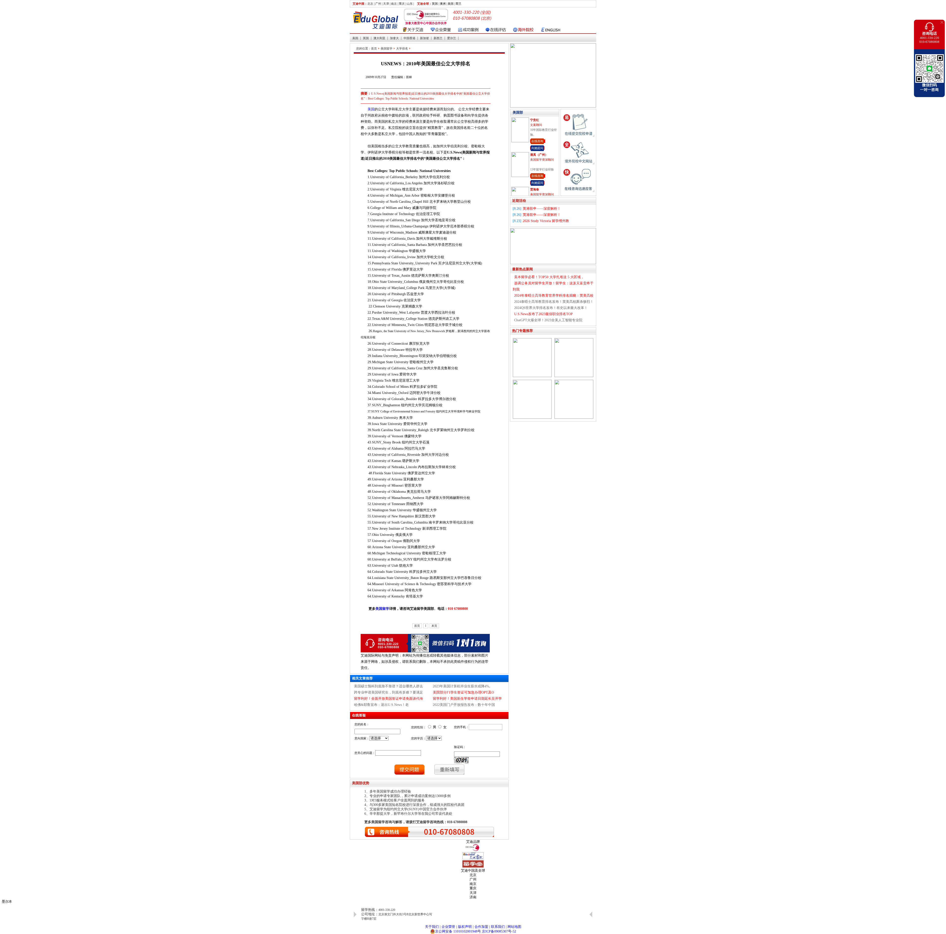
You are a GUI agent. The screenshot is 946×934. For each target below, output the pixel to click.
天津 (386, 3)
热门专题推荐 (522, 331)
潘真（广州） (539, 120)
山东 (410, 3)
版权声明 (465, 927)
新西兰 (438, 38)
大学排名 (402, 48)
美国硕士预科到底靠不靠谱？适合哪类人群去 (388, 686)
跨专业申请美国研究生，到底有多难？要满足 (388, 692)
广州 (378, 3)
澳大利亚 (379, 38)
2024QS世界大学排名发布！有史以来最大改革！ (551, 308)
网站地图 (514, 927)
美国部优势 (360, 783)
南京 (394, 3)
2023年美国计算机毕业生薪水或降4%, (461, 686)
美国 (355, 38)
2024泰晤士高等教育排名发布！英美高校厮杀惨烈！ (553, 302)
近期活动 (519, 201)
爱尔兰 (451, 38)
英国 (366, 38)
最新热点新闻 (522, 269)
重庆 (402, 3)
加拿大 (394, 38)
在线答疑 (359, 715)
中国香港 (409, 38)
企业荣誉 (448, 927)
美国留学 (386, 48)
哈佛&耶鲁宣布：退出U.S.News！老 (381, 705)
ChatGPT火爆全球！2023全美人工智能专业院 (548, 320)
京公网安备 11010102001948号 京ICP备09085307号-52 (475, 931)
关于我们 (432, 927)
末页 (434, 626)
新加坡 (424, 38)
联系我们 (498, 927)
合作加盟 (481, 927)
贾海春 (534, 154)
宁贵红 (534, 189)
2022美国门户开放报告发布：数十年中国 (464, 705)
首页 (374, 48)
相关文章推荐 (362, 678)
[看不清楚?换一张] (461, 760)
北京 (370, 3)
